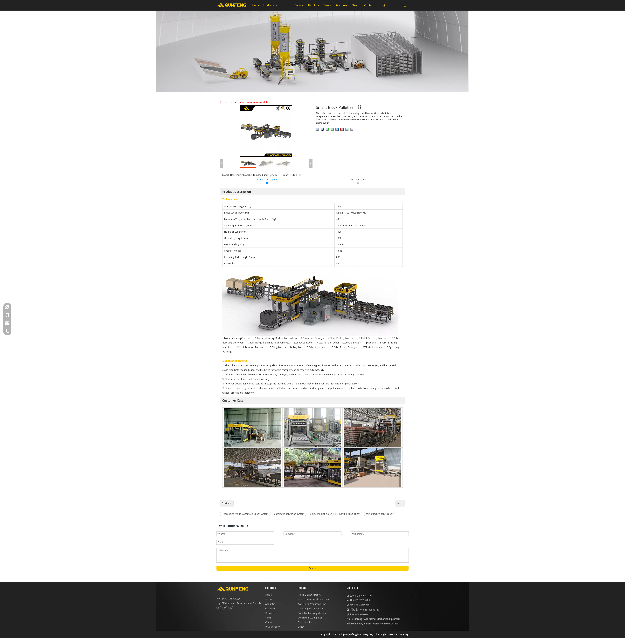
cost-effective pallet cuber (379, 513)
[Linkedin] (224, 608)
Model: (225, 174)
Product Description (267, 179)
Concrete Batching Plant (310, 617)
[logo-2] (239, 589)
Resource (270, 613)
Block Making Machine (310, 594)
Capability (270, 608)
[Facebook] (218, 608)
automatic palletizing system (289, 513)
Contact (269, 622)
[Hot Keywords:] (405, 5)
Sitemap (404, 634)
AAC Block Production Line (312, 603)
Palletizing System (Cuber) (311, 608)
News (268, 617)
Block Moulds (305, 622)
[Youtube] (231, 608)
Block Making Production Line (313, 599)
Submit (312, 568)
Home (268, 594)
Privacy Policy (272, 626)
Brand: (285, 174)
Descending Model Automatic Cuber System (245, 513)
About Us (270, 603)
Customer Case (358, 179)
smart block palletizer (348, 513)
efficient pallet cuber (321, 513)
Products (270, 599)
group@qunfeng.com (361, 595)
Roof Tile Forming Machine (312, 613)
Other (301, 626)
